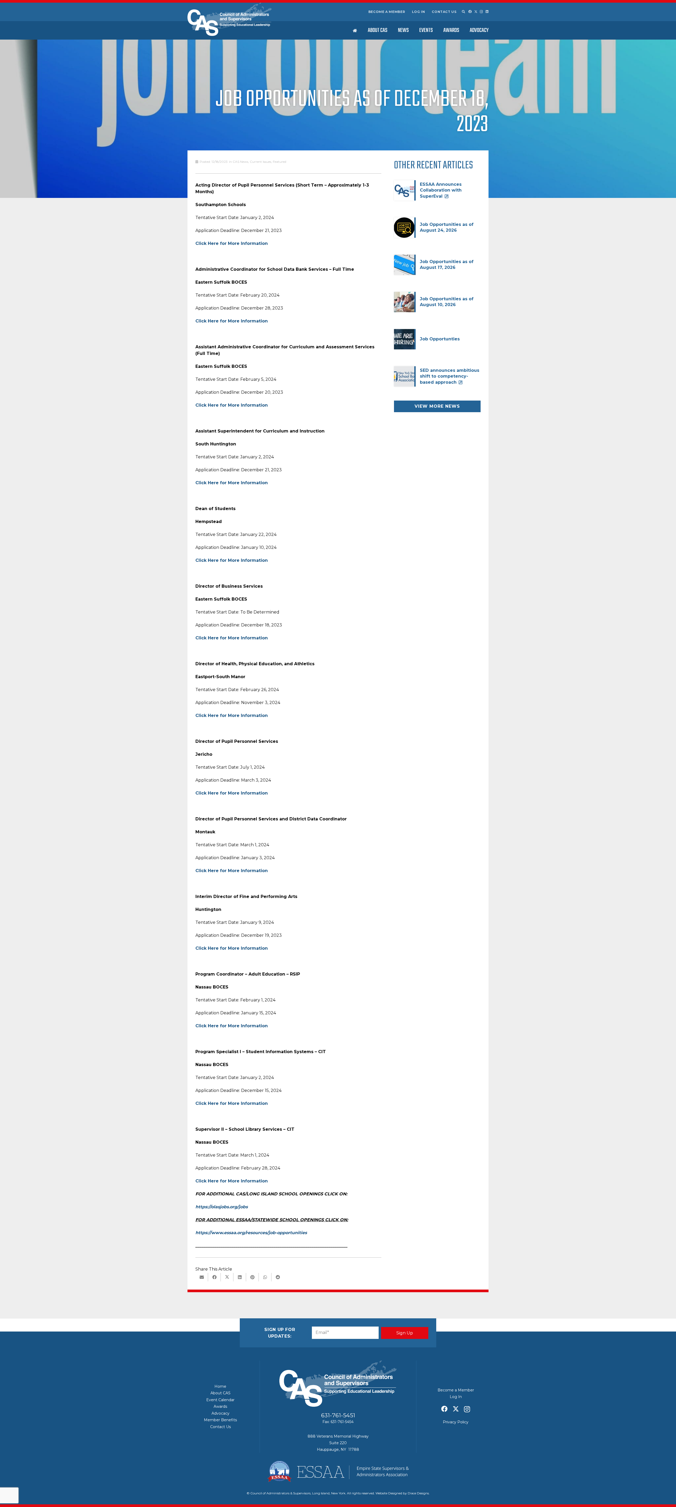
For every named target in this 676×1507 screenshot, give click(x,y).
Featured (279, 162)
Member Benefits (220, 1420)
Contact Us (444, 12)
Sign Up (404, 1332)
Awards (220, 1406)
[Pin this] (252, 1277)
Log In (418, 12)
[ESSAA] (338, 1471)
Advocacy (220, 1413)
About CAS (220, 1393)
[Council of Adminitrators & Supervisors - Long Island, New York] (229, 19)
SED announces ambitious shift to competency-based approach (449, 376)
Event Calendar (220, 1399)
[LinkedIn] (487, 11)
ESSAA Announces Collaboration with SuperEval (441, 190)
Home (220, 1386)
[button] (463, 11)
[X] (475, 11)
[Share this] (214, 1277)
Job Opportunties (440, 338)
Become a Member (386, 12)
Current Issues (260, 162)
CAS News (240, 162)
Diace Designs (418, 1493)
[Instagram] (481, 11)
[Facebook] (470, 11)
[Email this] (201, 1277)
